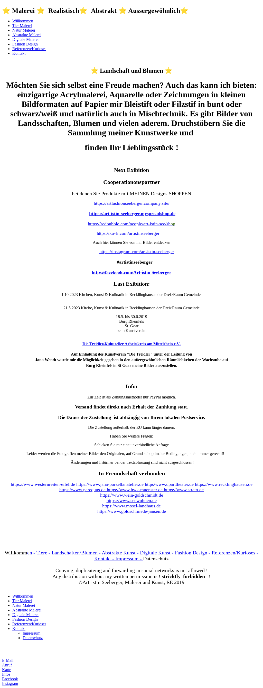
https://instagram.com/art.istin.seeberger (136, 251)
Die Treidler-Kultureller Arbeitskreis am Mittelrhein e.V (131, 344)
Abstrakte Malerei (26, 35)
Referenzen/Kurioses (29, 49)
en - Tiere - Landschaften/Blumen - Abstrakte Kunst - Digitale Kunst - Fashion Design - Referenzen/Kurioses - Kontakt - (142, 555)
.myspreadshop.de (157, 213)
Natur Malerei (23, 30)
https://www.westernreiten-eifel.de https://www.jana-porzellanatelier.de (77, 484)
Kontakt (18, 53)
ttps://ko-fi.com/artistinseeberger (129, 233)
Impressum (31, 633)
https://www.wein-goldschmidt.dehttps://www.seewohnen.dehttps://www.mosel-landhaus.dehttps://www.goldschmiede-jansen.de (131, 503)
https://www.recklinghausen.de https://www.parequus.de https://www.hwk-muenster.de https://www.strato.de (155, 487)
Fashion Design (25, 44)
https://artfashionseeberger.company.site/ (132, 203)
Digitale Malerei (25, 39)
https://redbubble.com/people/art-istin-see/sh (131, 223)
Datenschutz (33, 638)
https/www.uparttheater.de (169, 484)
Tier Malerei (22, 25)
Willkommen (22, 21)
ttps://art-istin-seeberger (115, 213)
